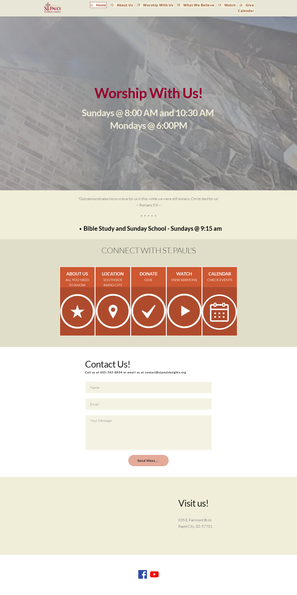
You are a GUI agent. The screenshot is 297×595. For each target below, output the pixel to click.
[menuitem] (98, 5)
